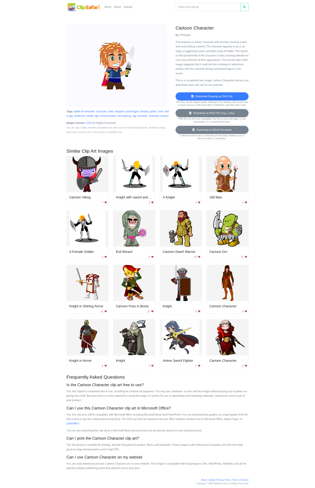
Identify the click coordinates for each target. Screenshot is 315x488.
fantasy (144, 111)
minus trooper (108, 115)
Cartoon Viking (80, 197)
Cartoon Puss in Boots (132, 306)
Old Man (216, 197)
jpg (71, 115)
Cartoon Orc (219, 252)
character (101, 111)
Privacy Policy (224, 480)
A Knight (169, 197)
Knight (167, 306)
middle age (92, 115)
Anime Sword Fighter (178, 360)
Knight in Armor (80, 360)
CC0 (88, 123)
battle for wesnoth (84, 111)
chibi (110, 111)
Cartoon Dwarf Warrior (179, 252)
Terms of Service (240, 480)
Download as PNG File (213, 113)
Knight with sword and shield (136, 197)
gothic (153, 111)
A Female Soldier (81, 252)
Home (107, 7)
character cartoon (158, 115)
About (117, 7)
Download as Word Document (213, 129)
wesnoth (142, 115)
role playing (124, 115)
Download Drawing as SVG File (213, 96)
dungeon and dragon (127, 111)
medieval (79, 115)
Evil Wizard (124, 252)
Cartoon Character (223, 306)
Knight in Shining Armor (86, 306)
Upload (128, 7)
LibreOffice (72, 423)
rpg (134, 115)
